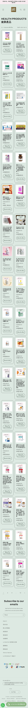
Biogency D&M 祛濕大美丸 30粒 (20, 228)
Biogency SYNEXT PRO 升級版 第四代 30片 (20, 321)
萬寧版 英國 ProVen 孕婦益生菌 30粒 (20, 544)
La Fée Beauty (13, 696)
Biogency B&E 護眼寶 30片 (7, 74)
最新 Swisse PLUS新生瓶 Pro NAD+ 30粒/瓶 (7, 198)
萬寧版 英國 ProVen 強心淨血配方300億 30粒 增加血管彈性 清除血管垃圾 (20, 479)
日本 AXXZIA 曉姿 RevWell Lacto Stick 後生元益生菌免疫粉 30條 (20, 75)
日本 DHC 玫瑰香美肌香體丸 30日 (7, 44)
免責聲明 (5, 638)
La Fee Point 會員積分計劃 (10, 642)
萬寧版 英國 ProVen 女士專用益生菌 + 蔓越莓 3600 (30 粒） (20, 573)
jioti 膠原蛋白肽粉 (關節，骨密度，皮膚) (20, 104)
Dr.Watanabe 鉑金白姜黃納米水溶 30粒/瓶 (7, 290)
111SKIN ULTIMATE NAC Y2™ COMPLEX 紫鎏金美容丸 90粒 (20, 45)
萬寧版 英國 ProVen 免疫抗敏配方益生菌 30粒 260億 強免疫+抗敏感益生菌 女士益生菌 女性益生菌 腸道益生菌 (7, 480)
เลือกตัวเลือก (7, 84)
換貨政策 (5, 631)
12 (20, 592)
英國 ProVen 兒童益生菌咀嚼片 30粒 (7, 380)
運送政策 (5, 635)
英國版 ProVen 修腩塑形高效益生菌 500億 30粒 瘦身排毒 (7, 446)
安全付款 (5, 624)
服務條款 (5, 645)
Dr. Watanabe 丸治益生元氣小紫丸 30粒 (7, 260)
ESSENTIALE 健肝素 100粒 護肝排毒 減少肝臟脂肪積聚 (20, 352)
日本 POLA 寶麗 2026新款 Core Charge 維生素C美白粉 (7, 104)
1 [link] (3, 592)
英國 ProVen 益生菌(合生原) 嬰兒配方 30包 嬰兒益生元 (20, 446)
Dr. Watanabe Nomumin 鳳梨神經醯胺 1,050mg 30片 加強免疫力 (20, 290)
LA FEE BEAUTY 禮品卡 (9, 656)
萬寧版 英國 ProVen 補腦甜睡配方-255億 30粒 (7, 511)
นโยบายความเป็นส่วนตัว (21, 698)
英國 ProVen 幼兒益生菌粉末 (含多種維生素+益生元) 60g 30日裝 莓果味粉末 (7, 416)
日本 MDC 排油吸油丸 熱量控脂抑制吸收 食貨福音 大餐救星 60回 (20, 136)
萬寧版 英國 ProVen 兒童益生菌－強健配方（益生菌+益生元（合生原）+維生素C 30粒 (20, 513)
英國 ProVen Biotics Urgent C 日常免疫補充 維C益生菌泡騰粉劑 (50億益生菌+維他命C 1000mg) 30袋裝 (20, 383)
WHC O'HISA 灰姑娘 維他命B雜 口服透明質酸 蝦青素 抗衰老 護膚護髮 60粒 (7, 229)
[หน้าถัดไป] (24, 593)
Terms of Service (7, 652)
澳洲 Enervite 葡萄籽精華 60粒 (20, 197)
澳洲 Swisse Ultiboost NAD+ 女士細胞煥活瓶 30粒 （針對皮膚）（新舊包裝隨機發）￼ (20, 168)
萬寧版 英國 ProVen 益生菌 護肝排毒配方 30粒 (7, 544)
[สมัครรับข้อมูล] (23, 615)
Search (5, 621)
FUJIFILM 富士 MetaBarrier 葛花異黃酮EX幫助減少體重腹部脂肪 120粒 (7, 167)
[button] (3, 9)
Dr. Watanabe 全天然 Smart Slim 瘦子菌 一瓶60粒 (20, 260)
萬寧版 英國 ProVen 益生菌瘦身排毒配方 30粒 (7, 572)
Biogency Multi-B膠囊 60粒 (7, 320)
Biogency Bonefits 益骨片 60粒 (7, 351)
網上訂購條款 (6, 628)
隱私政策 (5, 649)
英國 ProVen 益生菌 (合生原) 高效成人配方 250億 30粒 (20, 415)
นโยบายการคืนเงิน (10, 698)
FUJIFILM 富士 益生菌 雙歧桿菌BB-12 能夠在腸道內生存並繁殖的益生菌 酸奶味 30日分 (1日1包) (7, 137)
